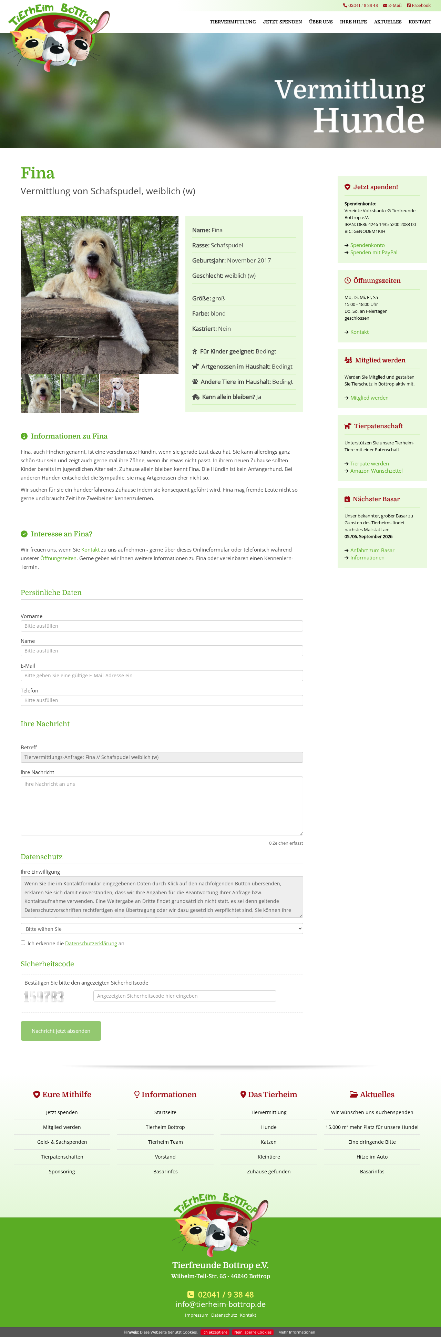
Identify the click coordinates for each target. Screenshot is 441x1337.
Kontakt (420, 21)
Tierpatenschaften (62, 1156)
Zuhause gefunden (269, 1171)
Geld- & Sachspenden (62, 1142)
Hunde (269, 1127)
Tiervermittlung (233, 21)
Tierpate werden (369, 463)
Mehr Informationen (296, 1332)
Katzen (269, 1142)
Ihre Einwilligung (40, 871)
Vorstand (165, 1156)
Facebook (421, 5)
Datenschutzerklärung (91, 943)
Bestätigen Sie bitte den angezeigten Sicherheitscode (86, 982)
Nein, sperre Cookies (252, 1332)
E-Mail (394, 5)
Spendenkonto (367, 244)
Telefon (29, 690)
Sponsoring (62, 1171)
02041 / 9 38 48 (362, 5)
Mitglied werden (369, 397)
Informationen (367, 557)
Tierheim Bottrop (165, 1127)
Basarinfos (165, 1171)
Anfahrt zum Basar (372, 550)
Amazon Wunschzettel (376, 470)
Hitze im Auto (372, 1156)
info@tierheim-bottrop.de (220, 1304)
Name (28, 640)
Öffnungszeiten (58, 558)
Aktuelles (388, 21)
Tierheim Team (165, 1142)
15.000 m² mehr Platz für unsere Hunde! (372, 1127)
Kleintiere (269, 1156)
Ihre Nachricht (37, 772)
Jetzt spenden (282, 21)
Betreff (29, 747)
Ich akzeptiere (215, 1332)
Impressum (196, 1315)
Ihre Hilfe (353, 21)
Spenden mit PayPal (374, 252)
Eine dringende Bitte (372, 1142)
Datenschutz (224, 1315)
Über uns (321, 21)
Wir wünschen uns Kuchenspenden (372, 1112)
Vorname (31, 616)
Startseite (165, 1112)
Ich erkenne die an (76, 943)
